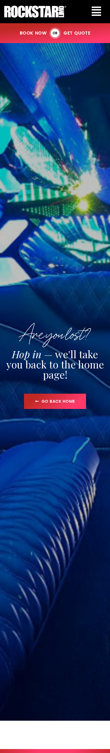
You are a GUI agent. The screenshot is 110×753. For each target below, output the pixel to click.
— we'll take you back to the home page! (55, 364)
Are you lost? (55, 333)
